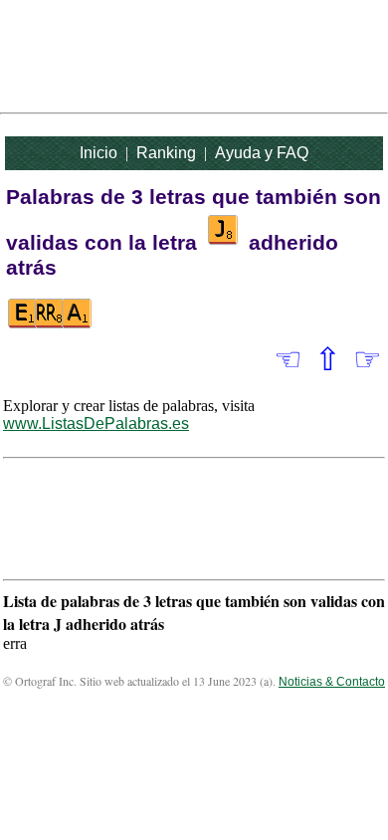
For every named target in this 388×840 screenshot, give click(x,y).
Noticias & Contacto (332, 682)
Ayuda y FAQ (261, 152)
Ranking (166, 152)
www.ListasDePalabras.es (96, 423)
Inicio (98, 152)
